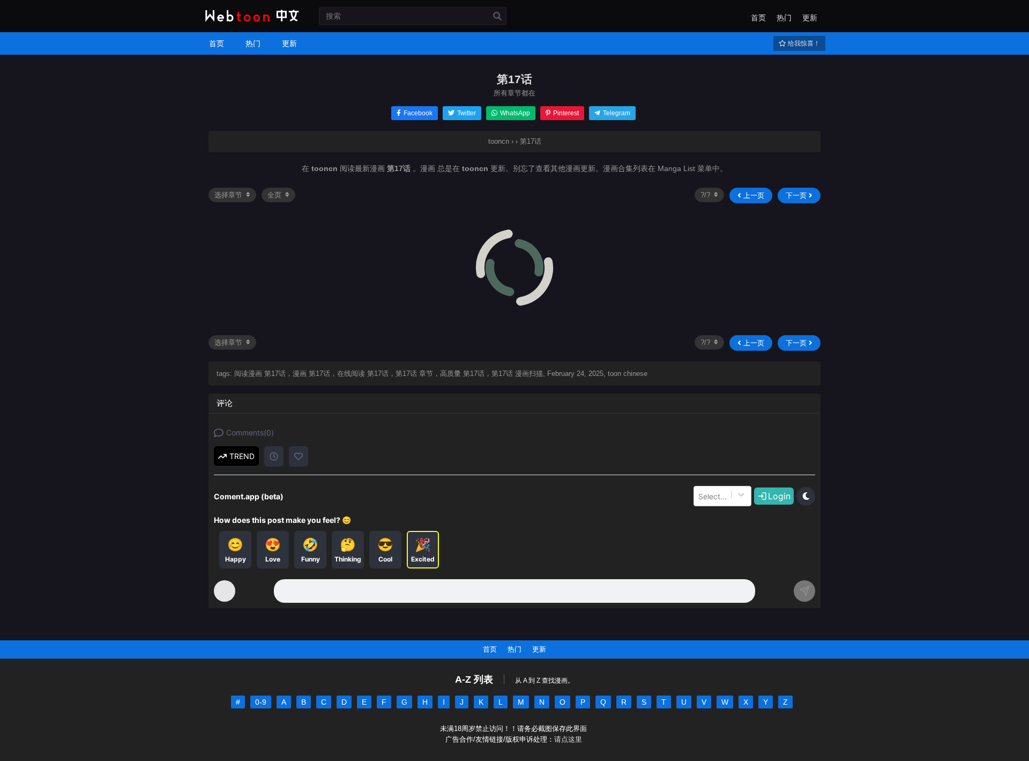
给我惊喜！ (803, 43)
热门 (784, 17)
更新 (809, 17)
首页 (758, 17)
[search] (497, 16)
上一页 (752, 195)
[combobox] (699, 496)
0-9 (260, 702)
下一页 (797, 195)
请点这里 (568, 739)
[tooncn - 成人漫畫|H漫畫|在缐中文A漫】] (250, 22)
